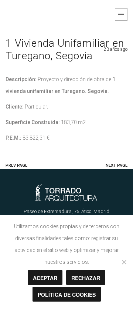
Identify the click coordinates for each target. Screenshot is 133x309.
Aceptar (45, 278)
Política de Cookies (67, 294)
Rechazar (85, 278)
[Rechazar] (123, 262)
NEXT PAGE (116, 165)
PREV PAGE (16, 165)
